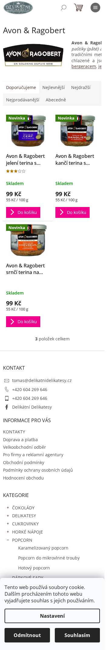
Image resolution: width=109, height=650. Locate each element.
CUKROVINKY (25, 524)
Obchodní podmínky (23, 462)
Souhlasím (77, 635)
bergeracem (83, 66)
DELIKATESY (24, 515)
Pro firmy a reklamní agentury (33, 454)
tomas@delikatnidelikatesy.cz (42, 380)
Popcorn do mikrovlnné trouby (49, 558)
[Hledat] (64, 8)
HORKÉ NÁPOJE (27, 532)
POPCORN (22, 540)
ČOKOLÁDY (23, 508)
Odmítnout (27, 635)
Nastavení (52, 616)
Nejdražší (81, 87)
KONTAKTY (14, 432)
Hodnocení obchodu (23, 478)
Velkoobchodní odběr (24, 447)
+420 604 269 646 (29, 389)
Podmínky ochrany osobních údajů (38, 470)
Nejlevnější (53, 87)
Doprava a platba (20, 439)
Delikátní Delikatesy (32, 407)
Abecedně (56, 100)
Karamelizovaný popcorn (43, 548)
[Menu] (95, 8)
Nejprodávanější (22, 100)
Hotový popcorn (34, 568)
